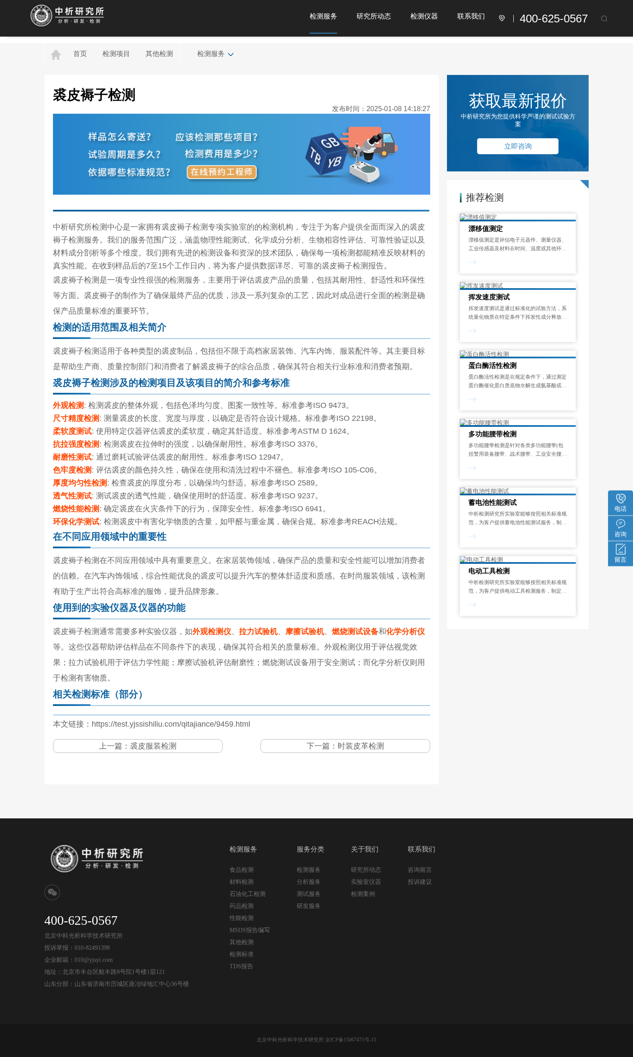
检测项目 (116, 53)
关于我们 (365, 849)
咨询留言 (420, 869)
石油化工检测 (248, 894)
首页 (80, 53)
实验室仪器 (366, 882)
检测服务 (323, 16)
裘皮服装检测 (153, 746)
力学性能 (153, 662)
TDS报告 (241, 966)
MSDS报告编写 (250, 930)
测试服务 (309, 893)
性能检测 (242, 918)
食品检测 (242, 870)
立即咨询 (518, 146)
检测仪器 (424, 16)
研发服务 (309, 905)
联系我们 (471, 16)
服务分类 (310, 849)
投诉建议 (420, 881)
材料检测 (242, 882)
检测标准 (242, 954)
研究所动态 (374, 16)
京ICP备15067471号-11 (350, 1040)
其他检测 (159, 53)
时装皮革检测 (361, 746)
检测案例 (363, 894)
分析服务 (309, 881)
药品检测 (242, 906)
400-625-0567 (554, 18)
